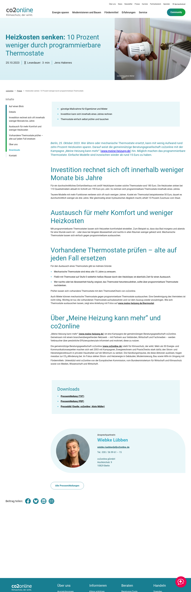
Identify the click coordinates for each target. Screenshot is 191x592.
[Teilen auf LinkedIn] (43, 501)
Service (143, 12)
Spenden (166, 4)
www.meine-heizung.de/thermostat (136, 303)
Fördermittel (111, 12)
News (120, 4)
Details (12, 112)
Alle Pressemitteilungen (67, 485)
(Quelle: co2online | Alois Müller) (83, 406)
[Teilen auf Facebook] (28, 501)
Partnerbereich (155, 4)
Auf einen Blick (16, 106)
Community (176, 12)
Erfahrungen (128, 12)
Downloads (14, 150)
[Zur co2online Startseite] (19, 12)
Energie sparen (60, 12)
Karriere (145, 4)
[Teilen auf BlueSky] (36, 501)
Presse (137, 4)
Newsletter (128, 4)
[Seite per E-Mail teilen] (51, 501)
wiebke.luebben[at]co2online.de (113, 447)
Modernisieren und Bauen (86, 12)
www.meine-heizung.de (115, 151)
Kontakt (13, 155)
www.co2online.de (112, 346)
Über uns (112, 4)
